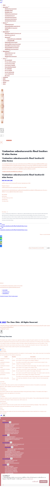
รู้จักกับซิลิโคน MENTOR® (9, 10)
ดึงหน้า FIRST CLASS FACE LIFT (10, 35)
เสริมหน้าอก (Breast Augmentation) (11, 9)
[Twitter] (25, 240)
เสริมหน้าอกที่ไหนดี (30, 218)
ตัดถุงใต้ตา (6, 29)
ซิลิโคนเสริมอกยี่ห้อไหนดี (27, 213)
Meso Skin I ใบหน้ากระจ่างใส (9, 72)
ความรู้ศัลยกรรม (5, 77)
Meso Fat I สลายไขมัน (8, 70)
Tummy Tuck (4, 213)
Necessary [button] (2, 348)
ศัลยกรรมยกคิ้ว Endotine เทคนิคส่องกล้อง (14, 39)
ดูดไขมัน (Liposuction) (8, 54)
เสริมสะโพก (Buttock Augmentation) (11, 56)
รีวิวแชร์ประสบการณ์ (6, 80)
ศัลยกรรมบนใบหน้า (6, 443)
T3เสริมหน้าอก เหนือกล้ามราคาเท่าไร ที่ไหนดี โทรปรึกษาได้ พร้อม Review (13, 229)
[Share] (25, 246)
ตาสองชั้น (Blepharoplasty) (9, 24)
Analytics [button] (2, 395)
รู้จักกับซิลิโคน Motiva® (8, 12)
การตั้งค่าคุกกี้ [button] (2, 329)
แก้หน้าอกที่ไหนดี (8, 220)
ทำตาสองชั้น (17, 215)
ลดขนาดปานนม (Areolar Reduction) (11, 19)
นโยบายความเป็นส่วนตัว (27, 479)
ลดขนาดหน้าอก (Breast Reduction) (10, 17)
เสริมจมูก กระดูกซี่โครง (17, 216)
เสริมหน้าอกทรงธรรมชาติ (24, 218)
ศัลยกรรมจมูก (6, 216)
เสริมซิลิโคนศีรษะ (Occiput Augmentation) (11, 49)
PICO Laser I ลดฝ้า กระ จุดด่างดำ (10, 62)
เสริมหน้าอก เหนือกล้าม (12, 218)
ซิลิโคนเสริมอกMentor (14, 213)
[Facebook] (25, 236)
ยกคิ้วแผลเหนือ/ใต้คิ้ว (10, 40)
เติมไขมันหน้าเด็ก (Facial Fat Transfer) (11, 42)
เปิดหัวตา (13, 216)
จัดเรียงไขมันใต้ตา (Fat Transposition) (11, 28)
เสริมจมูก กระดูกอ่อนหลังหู (24, 216)
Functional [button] (2, 381)
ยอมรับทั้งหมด (43, 481)
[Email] (25, 244)
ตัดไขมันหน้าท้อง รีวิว (6, 215)
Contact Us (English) (9, 140)
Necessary (3, 350)
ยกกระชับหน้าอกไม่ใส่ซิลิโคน (28, 215)
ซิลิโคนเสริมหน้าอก (8, 213)
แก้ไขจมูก (12, 220)
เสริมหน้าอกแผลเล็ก (42, 218)
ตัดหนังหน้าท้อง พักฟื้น (40, 213)
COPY (48, 248)
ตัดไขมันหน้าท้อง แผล (12, 215)
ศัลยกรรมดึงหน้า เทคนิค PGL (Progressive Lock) (13, 33)
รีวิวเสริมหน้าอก (40, 215)
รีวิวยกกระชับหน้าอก (35, 215)
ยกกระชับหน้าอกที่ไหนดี (22, 215)
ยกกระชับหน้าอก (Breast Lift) (10, 15)
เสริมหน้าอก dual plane (40, 216)
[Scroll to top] (1, 415)
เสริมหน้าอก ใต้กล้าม (18, 218)
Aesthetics (4, 465)
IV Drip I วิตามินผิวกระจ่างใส (9, 74)
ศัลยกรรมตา (9, 216)
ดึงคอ (31, 213)
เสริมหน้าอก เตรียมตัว (6, 218)
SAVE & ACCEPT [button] (3, 413)
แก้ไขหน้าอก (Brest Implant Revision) (11, 14)
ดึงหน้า (33, 213)
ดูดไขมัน (36, 213)
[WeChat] (25, 242)
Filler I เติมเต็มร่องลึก (8, 68)
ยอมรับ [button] (7, 329)
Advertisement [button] (3, 401)
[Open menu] (1, 142)
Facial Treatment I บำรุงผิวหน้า (10, 65)
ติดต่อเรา (4, 84)
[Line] (25, 238)
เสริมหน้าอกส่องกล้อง (36, 218)
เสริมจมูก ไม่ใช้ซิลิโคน (30, 216)
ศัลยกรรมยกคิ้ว (8, 447)
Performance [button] (2, 388)
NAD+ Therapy (7, 75)
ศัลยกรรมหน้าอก (5, 422)
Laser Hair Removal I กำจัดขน (10, 63)
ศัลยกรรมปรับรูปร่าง (6, 459)
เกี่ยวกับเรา (4, 82)
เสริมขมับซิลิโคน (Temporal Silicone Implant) (12, 46)
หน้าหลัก (4, 5)
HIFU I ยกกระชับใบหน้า (8, 60)
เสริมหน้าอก (35, 216)
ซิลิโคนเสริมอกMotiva (20, 213)
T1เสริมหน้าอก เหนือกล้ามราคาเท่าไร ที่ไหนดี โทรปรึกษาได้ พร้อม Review (13, 225)
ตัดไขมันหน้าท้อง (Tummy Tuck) (10, 53)
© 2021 (3, 322)
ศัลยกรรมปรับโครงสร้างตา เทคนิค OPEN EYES (12, 26)
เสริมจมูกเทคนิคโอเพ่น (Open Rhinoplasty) (12, 47)
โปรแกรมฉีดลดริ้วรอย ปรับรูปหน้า (10, 67)
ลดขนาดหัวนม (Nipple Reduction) (10, 21)
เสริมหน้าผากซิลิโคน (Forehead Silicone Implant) (13, 44)
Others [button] (1, 408)
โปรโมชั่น (4, 79)
